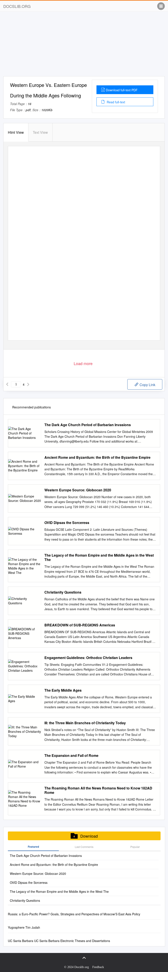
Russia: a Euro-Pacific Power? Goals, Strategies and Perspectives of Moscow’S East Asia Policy (74, 914)
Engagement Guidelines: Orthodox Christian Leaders (88, 658)
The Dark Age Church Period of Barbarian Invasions (87, 425)
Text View (40, 132)
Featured (33, 847)
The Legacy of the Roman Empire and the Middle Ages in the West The (99, 557)
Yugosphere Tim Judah (24, 927)
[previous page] (7, 384)
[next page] (28, 384)
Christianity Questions (62, 592)
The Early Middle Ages (63, 690)
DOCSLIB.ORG (17, 6)
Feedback (98, 967)
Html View (16, 132)
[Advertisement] (84, 45)
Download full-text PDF (122, 90)
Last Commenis (84, 847)
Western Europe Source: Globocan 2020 (77, 490)
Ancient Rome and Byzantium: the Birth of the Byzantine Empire (97, 457)
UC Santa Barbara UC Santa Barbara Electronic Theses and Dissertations (59, 941)
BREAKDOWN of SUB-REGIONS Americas (79, 625)
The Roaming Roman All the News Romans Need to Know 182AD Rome (98, 790)
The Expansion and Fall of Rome (71, 755)
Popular (135, 847)
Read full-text (115, 102)
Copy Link (147, 384)
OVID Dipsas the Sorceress (66, 522)
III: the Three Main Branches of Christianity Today (85, 723)
